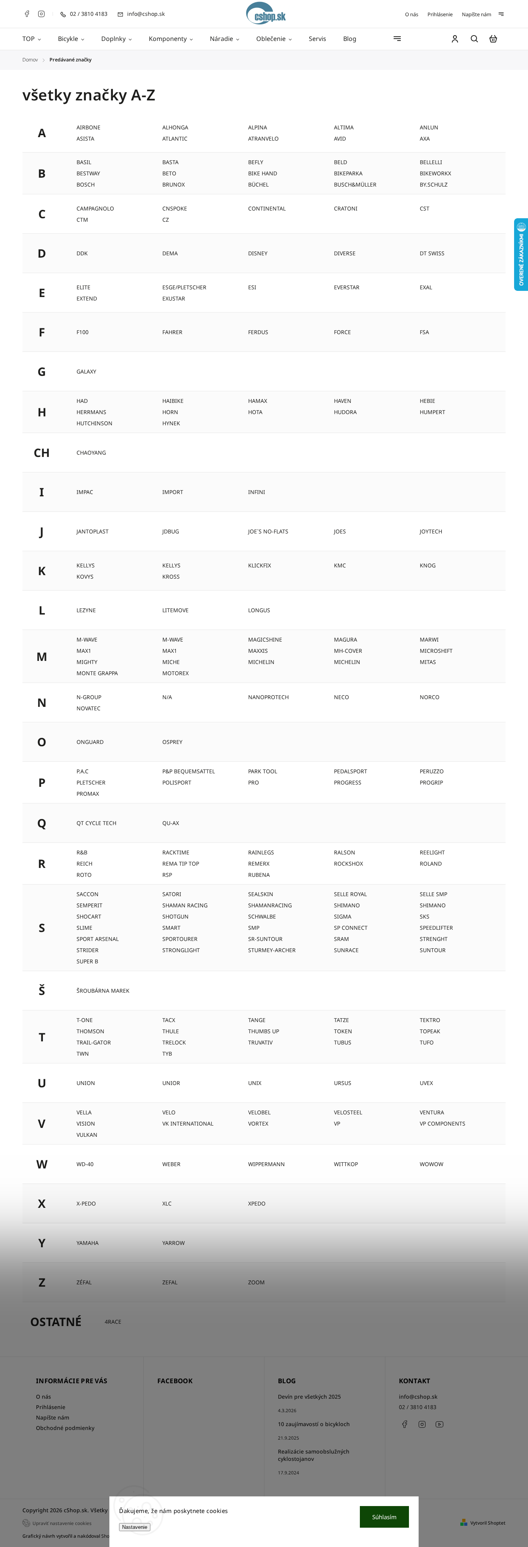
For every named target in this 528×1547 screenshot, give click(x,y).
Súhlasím (384, 1517)
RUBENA (259, 874)
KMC (340, 565)
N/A (167, 697)
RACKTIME (175, 852)
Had (82, 400)
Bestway (88, 173)
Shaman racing (185, 905)
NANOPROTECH (268, 697)
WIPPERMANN (266, 1164)
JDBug (170, 531)
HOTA (255, 412)
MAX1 (84, 650)
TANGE (257, 1020)
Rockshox (348, 863)
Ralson (344, 852)
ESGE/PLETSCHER (184, 287)
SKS (424, 916)
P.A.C (83, 771)
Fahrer (172, 332)
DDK (82, 253)
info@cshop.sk (418, 1396)
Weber (171, 1164)
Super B (87, 961)
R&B (82, 852)
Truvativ (260, 1042)
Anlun (429, 127)
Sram (341, 938)
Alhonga (175, 127)
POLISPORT (176, 782)
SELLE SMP (433, 894)
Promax (88, 793)
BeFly (255, 162)
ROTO (84, 874)
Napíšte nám (476, 14)
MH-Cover (348, 650)
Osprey (172, 741)
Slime (84, 927)
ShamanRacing (270, 905)
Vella (84, 1112)
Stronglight (181, 950)
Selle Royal (350, 894)
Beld (340, 162)
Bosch (86, 184)
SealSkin (260, 894)
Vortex (258, 1123)
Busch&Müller (355, 184)
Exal (426, 287)
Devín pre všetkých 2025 (309, 1396)
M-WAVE (87, 639)
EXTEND (87, 298)
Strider (88, 950)
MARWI (429, 639)
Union (86, 1083)
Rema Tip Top (180, 863)
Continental (267, 208)
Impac (85, 492)
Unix (254, 1083)
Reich (84, 863)
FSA (424, 332)
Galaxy (86, 371)
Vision (86, 1123)
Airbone (88, 127)
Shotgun (175, 916)
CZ (165, 219)
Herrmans (91, 412)
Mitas (428, 662)
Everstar (346, 287)
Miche (171, 662)
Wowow (431, 1164)
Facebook (26, 14)
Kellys (86, 565)
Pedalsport (350, 771)
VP (337, 1123)
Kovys (85, 576)
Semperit (89, 905)
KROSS (171, 576)
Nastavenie (134, 1527)
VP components (442, 1123)
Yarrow (173, 1242)
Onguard (90, 741)
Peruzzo (432, 771)
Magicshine (265, 639)
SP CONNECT (351, 927)
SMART (171, 927)
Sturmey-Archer (272, 950)
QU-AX (170, 823)
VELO (168, 1112)
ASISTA (85, 138)
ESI (252, 287)
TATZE (341, 1020)
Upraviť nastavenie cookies (62, 1523)
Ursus (342, 1083)
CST (424, 208)
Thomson (90, 1031)
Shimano (347, 905)
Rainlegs (261, 852)
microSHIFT (436, 650)
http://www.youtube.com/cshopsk (439, 1424)
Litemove (175, 610)
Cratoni (346, 208)
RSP (167, 874)
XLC (167, 1203)
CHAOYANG (91, 452)
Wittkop (346, 1164)
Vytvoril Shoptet (488, 1523)
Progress (347, 782)
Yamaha (88, 1242)
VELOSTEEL (348, 1112)
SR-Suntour (265, 938)
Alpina (257, 127)
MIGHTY (87, 662)
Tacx (168, 1020)
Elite (83, 287)
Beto (169, 173)
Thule (170, 1031)
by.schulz (434, 184)
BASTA (170, 162)
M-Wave (172, 639)
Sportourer (180, 938)
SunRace (346, 950)
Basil (84, 162)
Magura (345, 639)
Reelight (432, 852)
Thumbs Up (263, 1031)
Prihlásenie (440, 14)
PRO (253, 782)
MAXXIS (258, 650)
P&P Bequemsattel (188, 771)
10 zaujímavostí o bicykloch (314, 1424)
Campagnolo (95, 208)
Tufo (427, 1042)
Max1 (169, 650)
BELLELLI (431, 162)
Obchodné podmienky (65, 1428)
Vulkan (87, 1134)
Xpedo (257, 1203)
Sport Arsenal (98, 938)
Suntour (433, 950)
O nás (411, 14)
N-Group (89, 697)
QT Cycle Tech (96, 823)
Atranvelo (263, 138)
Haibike (173, 400)
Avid (340, 138)
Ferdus (258, 332)
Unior (171, 1083)
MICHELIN (347, 662)
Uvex (426, 1083)
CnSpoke (174, 208)
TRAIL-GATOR (94, 1042)
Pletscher (91, 782)
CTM (82, 219)
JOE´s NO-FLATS (268, 531)
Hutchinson (94, 423)
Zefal (169, 1282)
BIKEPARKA (348, 173)
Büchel (258, 184)
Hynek (171, 423)
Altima (344, 127)
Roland (431, 863)
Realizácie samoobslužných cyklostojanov (313, 1455)
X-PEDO (86, 1203)
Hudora (345, 412)
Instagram (41, 14)
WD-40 (85, 1164)
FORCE (342, 332)
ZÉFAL (84, 1282)
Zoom (256, 1282)
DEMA (170, 253)
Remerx (258, 863)
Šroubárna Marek (103, 990)
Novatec (88, 708)
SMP (253, 927)
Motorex (175, 673)
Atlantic (174, 138)
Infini (256, 492)
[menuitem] (35, 39)
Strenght (434, 938)
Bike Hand (262, 173)
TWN (83, 1053)
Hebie (427, 400)
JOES (340, 531)
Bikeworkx (435, 173)
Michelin (261, 662)
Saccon (88, 894)
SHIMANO (433, 905)
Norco (429, 697)
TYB (167, 1053)
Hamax (257, 400)
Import (172, 492)
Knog (428, 565)
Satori (171, 894)
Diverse (345, 253)
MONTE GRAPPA (97, 673)
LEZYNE (86, 610)
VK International (187, 1123)
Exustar (173, 298)
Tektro (430, 1020)
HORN (170, 412)
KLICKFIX (259, 565)
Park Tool (262, 771)
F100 (83, 332)
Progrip (431, 782)
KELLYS (171, 565)
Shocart (89, 916)
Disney (257, 253)
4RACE (113, 1321)
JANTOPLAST (93, 531)
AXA (425, 138)
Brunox (173, 184)
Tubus (342, 1042)
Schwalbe (262, 916)
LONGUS (259, 610)
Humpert (432, 412)
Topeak (430, 1031)
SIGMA (342, 916)
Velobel (259, 1112)
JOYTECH (431, 531)
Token (343, 1031)
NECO (341, 697)
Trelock (174, 1042)
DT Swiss (432, 253)
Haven (342, 400)
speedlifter (436, 927)
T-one (85, 1020)
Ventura (432, 1112)
